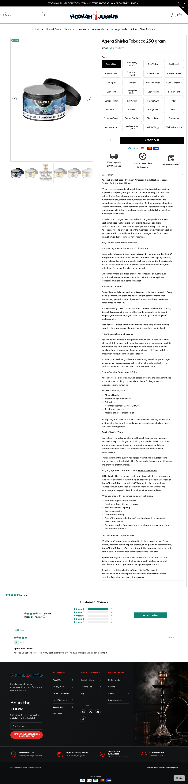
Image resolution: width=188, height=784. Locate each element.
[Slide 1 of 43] (17, 173)
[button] (12, 595)
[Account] (173, 15)
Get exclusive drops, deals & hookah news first (26, 735)
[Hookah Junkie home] (26, 674)
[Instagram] (83, 712)
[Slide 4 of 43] (60, 173)
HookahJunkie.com (147, 470)
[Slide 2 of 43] (31, 173)
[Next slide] (90, 100)
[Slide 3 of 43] (46, 173)
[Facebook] (90, 712)
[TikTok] (83, 719)
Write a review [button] (150, 615)
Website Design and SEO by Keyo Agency (162, 767)
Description (107, 174)
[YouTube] (98, 712)
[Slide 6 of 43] (88, 173)
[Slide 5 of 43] (74, 173)
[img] (20, 637)
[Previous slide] (13, 100)
